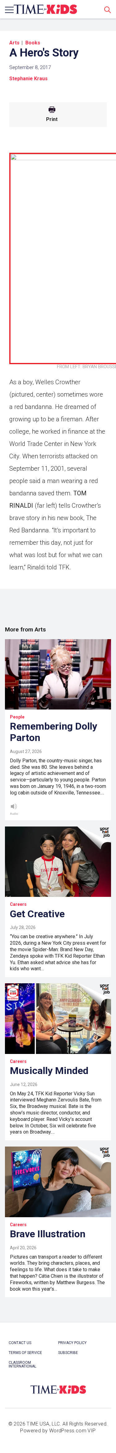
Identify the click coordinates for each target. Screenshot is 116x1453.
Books (32, 43)
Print (52, 119)
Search (107, 9)
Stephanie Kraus (28, 78)
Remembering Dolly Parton (53, 731)
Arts (14, 43)
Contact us (20, 1343)
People (17, 716)
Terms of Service (25, 1353)
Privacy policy (72, 1343)
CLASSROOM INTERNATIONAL (22, 1364)
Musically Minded (49, 1070)
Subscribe (68, 1353)
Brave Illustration (47, 1234)
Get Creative (37, 914)
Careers (18, 904)
